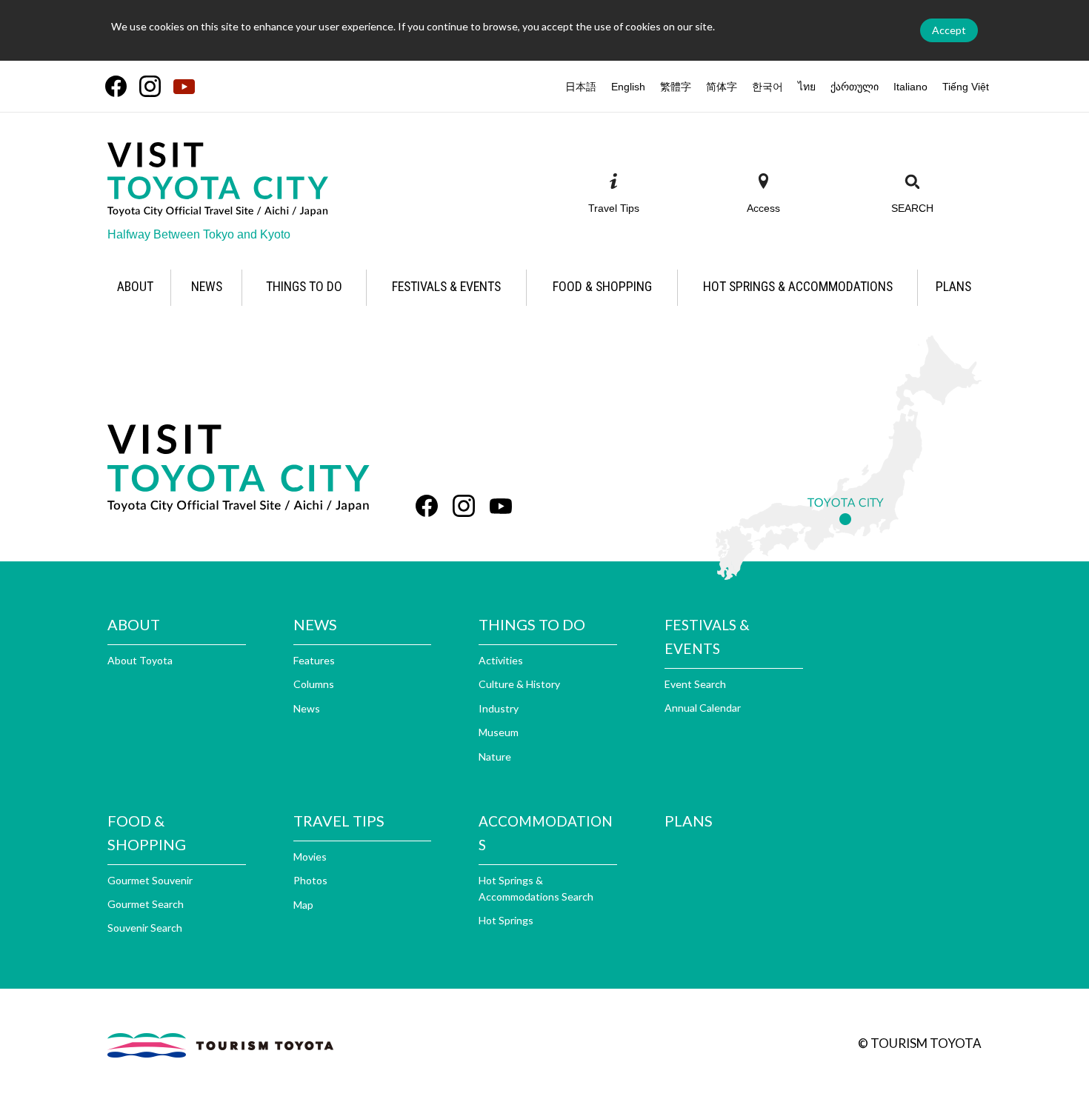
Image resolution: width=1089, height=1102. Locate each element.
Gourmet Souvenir (150, 880)
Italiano (910, 87)
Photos (310, 880)
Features (314, 660)
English (628, 87)
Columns (313, 684)
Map (303, 904)
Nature (495, 756)
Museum (499, 732)
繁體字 (675, 87)
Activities (501, 660)
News (306, 708)
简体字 (721, 87)
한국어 (767, 87)
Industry (499, 708)
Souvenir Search (144, 927)
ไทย (807, 87)
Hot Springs (506, 920)
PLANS (689, 820)
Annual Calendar (703, 707)
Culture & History (519, 684)
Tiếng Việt (965, 87)
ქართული (854, 87)
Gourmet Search (145, 904)
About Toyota (140, 660)
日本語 (580, 87)
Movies (310, 856)
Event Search (695, 684)
